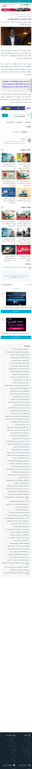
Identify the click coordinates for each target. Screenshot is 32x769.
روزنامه (13, 750)
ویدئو (14, 748)
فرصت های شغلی (27, 750)
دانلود (5, 115)
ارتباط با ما (28, 741)
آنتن (14, 755)
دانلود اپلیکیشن (27, 739)
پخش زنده (13, 760)
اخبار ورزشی (12, 741)
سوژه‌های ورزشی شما (10, 739)
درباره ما (29, 746)
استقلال (22, 53)
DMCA (29, 755)
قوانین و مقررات (11, 267)
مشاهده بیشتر (15, 288)
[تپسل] (1, 107)
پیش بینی (13, 758)
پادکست (13, 743)
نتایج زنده (13, 753)
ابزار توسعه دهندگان (26, 748)
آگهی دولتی (28, 758)
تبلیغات (29, 743)
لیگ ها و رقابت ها (11, 746)
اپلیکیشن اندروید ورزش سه (7, 4)
